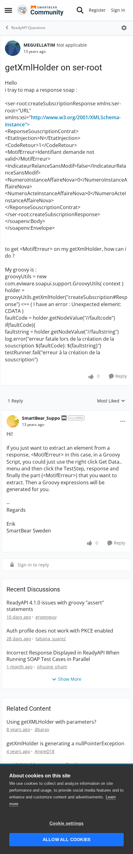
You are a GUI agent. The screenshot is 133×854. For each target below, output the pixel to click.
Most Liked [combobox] (111, 401)
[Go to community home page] (40, 10)
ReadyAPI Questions (28, 27)
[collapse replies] (66, 413)
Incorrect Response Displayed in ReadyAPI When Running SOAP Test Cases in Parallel (62, 656)
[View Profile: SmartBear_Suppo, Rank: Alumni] (12, 421)
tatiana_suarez (51, 639)
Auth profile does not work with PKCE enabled (59, 631)
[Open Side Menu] (8, 10)
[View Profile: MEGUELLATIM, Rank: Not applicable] (12, 48)
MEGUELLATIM (39, 45)
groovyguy (46, 617)
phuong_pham (52, 667)
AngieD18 (44, 751)
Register (97, 10)
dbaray (42, 729)
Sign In (118, 10)
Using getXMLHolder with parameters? (51, 722)
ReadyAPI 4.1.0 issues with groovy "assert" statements (55, 605)
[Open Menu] (124, 27)
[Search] (80, 10)
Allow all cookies (66, 839)
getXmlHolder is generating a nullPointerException (65, 743)
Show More (69, 679)
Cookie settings (66, 823)
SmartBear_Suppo (41, 418)
